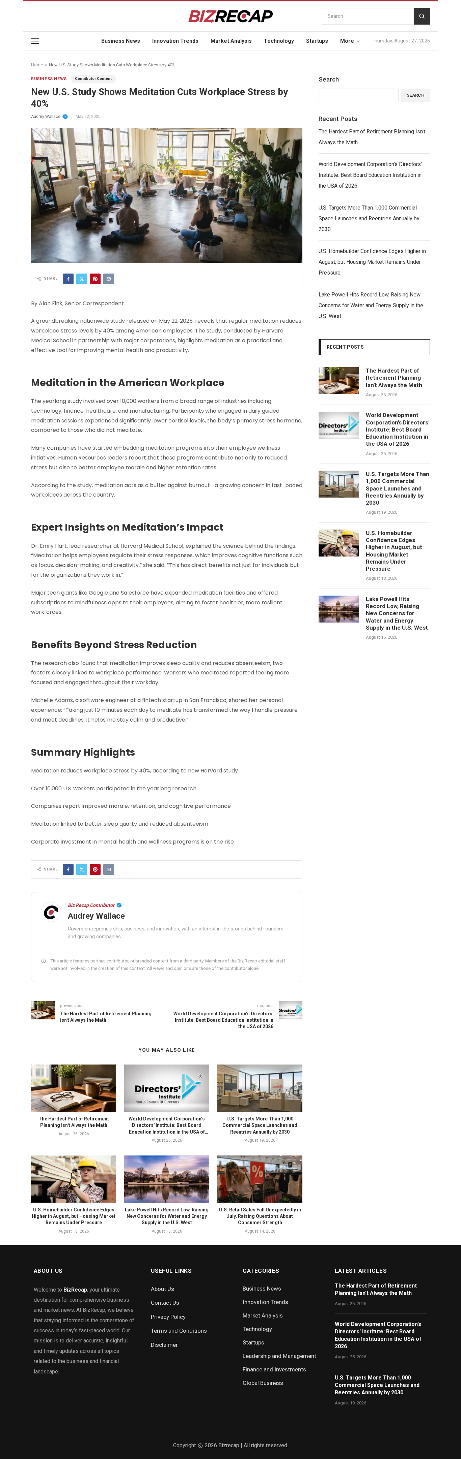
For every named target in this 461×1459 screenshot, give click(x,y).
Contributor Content (93, 78)
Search (329, 79)
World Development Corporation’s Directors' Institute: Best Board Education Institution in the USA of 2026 (370, 175)
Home (37, 64)
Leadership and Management (279, 1356)
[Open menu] (35, 41)
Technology (279, 41)
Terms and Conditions (179, 1330)
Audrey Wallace (45, 116)
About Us (162, 1289)
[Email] (108, 279)
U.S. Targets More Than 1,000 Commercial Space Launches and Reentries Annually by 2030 (259, 1125)
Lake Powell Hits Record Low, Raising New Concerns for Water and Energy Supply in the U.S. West (167, 1216)
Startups (317, 41)
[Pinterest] (95, 279)
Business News (120, 41)
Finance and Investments (274, 1369)
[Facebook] (68, 279)
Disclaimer (164, 1344)
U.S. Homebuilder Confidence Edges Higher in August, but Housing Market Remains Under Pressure (73, 1216)
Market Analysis (231, 41)
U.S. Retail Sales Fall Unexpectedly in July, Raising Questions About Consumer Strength (260, 1216)
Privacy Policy (168, 1316)
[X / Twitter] (81, 279)
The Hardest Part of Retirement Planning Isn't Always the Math (372, 137)
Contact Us (165, 1302)
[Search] (422, 16)
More (347, 41)
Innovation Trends (175, 41)
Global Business (263, 1382)
